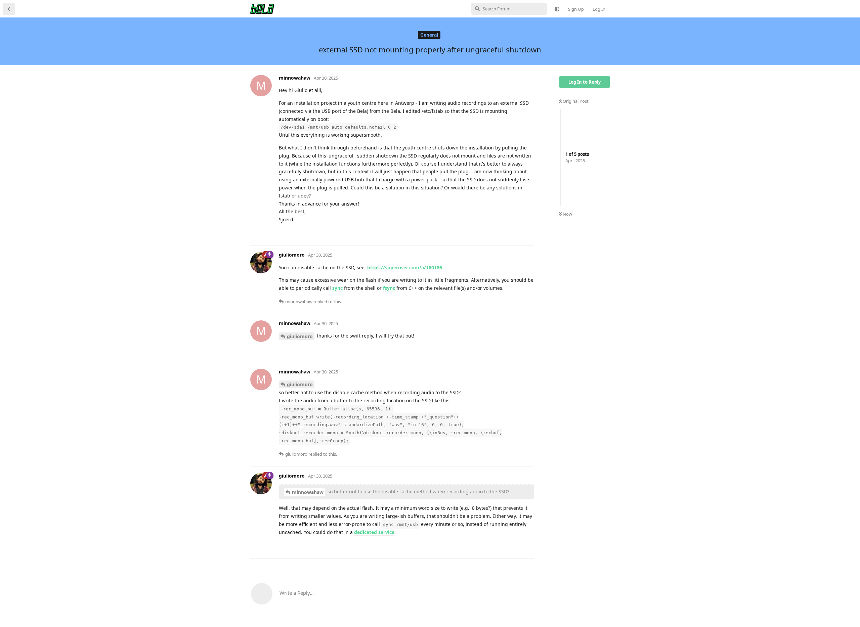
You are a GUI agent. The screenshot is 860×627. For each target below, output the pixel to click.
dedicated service (374, 532)
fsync (389, 288)
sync (337, 288)
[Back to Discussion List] (9, 9)
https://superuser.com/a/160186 (404, 267)
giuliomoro (300, 336)
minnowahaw (308, 492)
